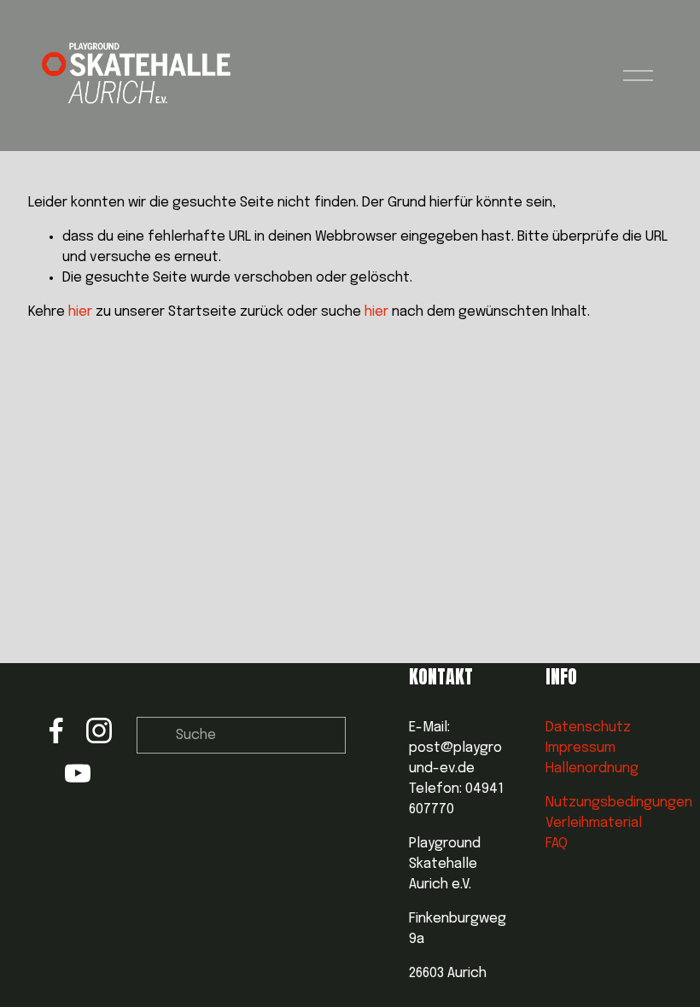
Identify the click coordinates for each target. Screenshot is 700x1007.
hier (80, 312)
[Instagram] (99, 730)
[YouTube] (77, 773)
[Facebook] (56, 730)
